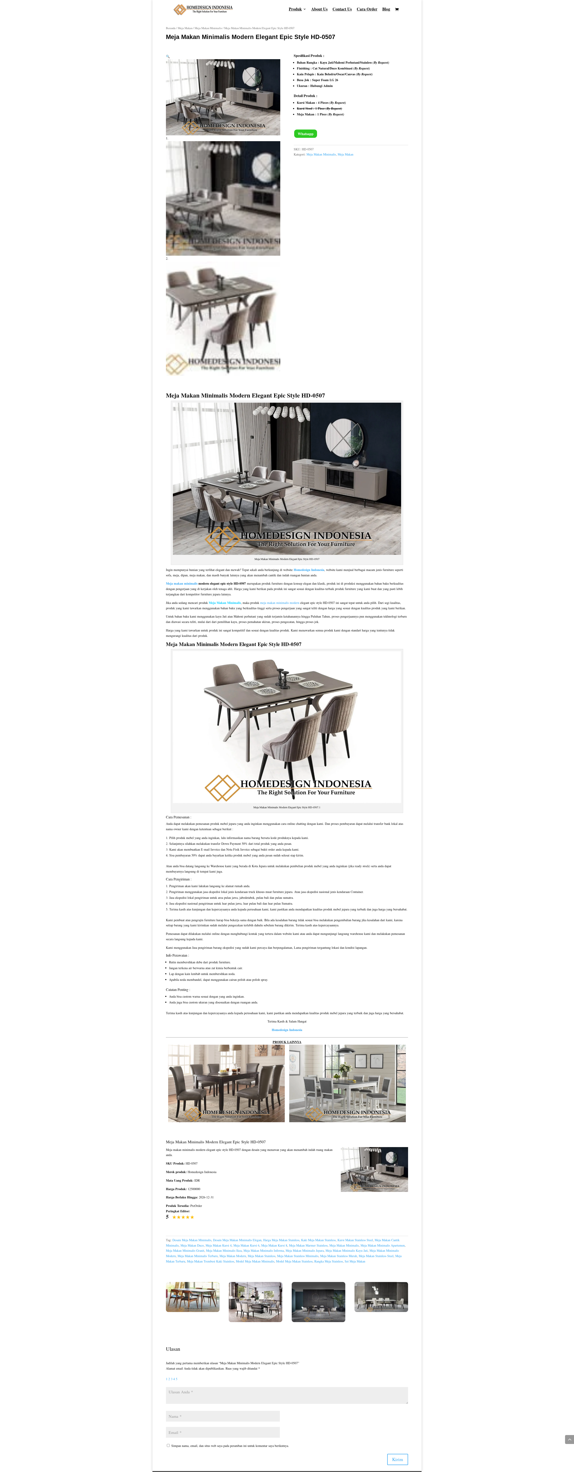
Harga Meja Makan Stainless (281, 1240)
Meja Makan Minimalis (208, 28)
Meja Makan (185, 28)
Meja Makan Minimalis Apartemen (383, 1245)
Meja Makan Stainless (261, 1256)
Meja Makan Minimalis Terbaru (198, 1256)
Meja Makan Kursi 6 (246, 1245)
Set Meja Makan (355, 1261)
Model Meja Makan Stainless (294, 1261)
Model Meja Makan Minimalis (255, 1261)
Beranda (171, 28)
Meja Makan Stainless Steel (376, 1256)
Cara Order (367, 9)
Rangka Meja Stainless (328, 1261)
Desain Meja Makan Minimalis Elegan (237, 1240)
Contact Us (342, 9)
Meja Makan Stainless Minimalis (297, 1256)
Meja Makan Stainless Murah (338, 1256)
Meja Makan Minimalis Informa (264, 1250)
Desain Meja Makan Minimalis (191, 1240)
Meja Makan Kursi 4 (219, 1245)
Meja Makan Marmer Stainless (308, 1245)
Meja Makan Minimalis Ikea (224, 1250)
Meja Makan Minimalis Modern (208, 395)
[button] (168, 56)
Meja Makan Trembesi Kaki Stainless (210, 1261)
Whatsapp (305, 133)
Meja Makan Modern (233, 1256)
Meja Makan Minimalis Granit (185, 1250)
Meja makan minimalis (182, 583)
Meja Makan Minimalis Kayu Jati (347, 1250)
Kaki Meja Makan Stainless (318, 1240)
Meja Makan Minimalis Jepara (305, 1250)
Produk (295, 9)
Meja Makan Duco (192, 1245)
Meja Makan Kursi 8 (274, 1245)
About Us (319, 9)
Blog (386, 9)
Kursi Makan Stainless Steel (355, 1240)
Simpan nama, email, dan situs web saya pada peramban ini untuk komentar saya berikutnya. (230, 1446)
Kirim (397, 1459)
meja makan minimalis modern (279, 603)
